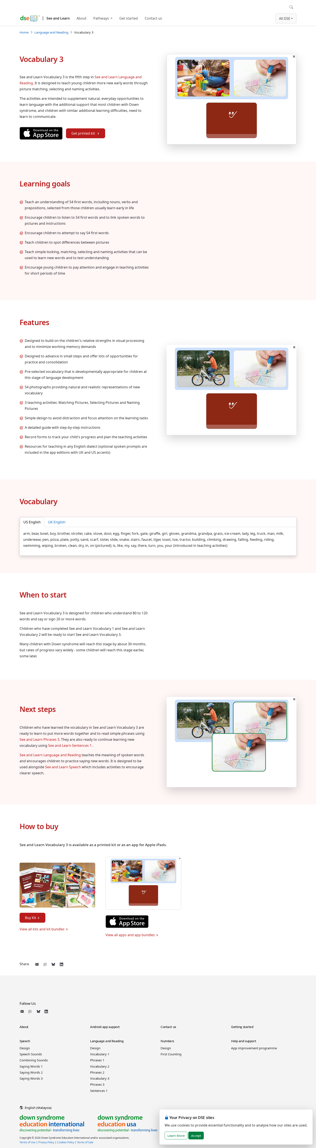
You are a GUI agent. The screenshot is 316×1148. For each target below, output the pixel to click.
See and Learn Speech (63, 767)
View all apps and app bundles (130, 935)
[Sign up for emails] (23, 1011)
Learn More (176, 1135)
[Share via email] (37, 964)
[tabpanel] (158, 539)
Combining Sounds (34, 1060)
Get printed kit (83, 133)
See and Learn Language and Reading (50, 755)
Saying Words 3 (31, 1078)
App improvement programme (254, 1048)
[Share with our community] (45, 964)
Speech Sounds (31, 1054)
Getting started (242, 1027)
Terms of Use (27, 1142)
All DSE (284, 18)
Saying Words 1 (31, 1066)
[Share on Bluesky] (53, 964)
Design (25, 1048)
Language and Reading (51, 32)
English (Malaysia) (38, 1107)
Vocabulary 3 (99, 1078)
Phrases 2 (97, 1072)
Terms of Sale (85, 1142)
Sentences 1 (99, 1090)
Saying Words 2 (31, 1072)
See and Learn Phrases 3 (39, 739)
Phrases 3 (97, 1084)
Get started (128, 18)
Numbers (167, 1041)
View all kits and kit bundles (42, 929)
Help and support (243, 1041)
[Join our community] (30, 1011)
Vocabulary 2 (99, 1066)
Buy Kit (30, 917)
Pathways (101, 18)
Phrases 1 (97, 1060)
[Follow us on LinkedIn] (46, 1011)
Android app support (105, 1027)
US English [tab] (32, 522)
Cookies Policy (65, 1142)
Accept (196, 1135)
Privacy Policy (46, 1142)
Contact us (153, 18)
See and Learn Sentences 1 (70, 745)
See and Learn (58, 18)
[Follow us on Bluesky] (38, 1011)
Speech (25, 1041)
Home (24, 32)
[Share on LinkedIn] (61, 964)
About (81, 18)
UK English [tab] (56, 522)
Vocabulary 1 (99, 1054)
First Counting (171, 1054)
